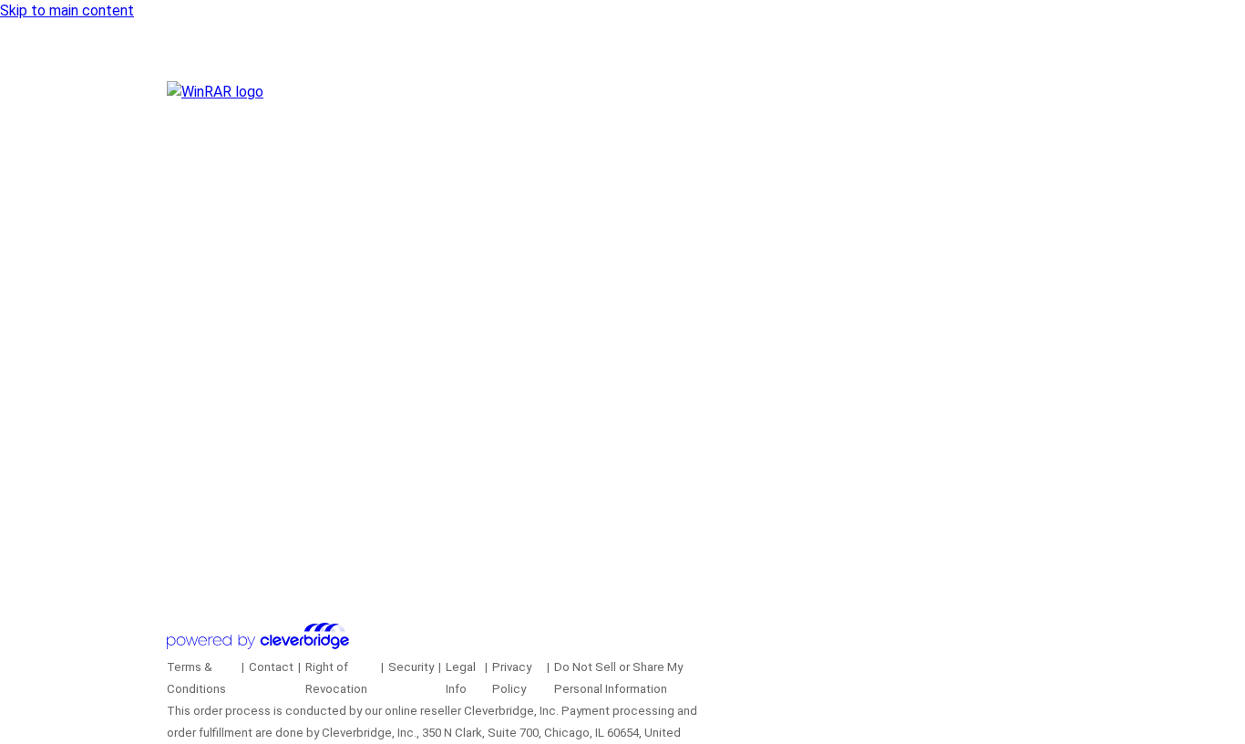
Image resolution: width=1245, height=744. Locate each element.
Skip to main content (67, 10)
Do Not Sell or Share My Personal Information (618, 678)
